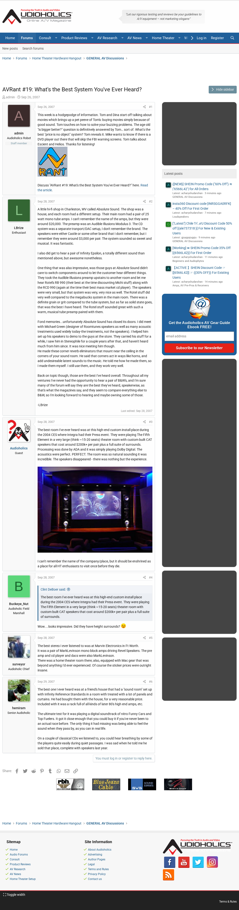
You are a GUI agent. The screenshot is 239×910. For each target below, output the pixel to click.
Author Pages (96, 859)
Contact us (95, 879)
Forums (27, 38)
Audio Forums (19, 854)
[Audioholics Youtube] (184, 867)
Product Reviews (74, 38)
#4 (150, 577)
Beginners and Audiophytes (188, 261)
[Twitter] (198, 867)
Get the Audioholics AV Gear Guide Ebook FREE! (199, 325)
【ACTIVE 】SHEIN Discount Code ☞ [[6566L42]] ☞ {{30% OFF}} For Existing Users (200, 272)
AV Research (107, 38)
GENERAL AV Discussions (187, 196)
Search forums (33, 48)
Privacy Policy (97, 874)
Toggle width (15, 894)
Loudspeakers (180, 216)
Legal (91, 864)
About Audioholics (99, 849)
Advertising (95, 854)
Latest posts (173, 173)
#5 (150, 638)
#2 (150, 201)
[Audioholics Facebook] (169, 867)
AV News (134, 38)
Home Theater (163, 38)
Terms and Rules (98, 869)
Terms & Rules (228, 901)
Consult (45, 38)
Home (10, 38)
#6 (150, 681)
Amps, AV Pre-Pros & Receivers (190, 285)
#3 (150, 422)
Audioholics (19, 448)
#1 (150, 107)
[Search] (232, 38)
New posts (10, 48)
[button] (56, 38)
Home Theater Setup (23, 879)
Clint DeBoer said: (53, 589)
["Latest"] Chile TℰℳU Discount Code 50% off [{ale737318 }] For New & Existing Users (202, 228)
